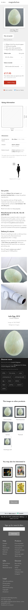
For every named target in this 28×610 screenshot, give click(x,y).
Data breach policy (8, 587)
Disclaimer (5, 592)
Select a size (14, 53)
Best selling (18, 563)
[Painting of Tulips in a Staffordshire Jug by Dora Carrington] (7, 472)
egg (3, 381)
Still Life (13, 366)
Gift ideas (5, 565)
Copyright (5, 589)
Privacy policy (6, 583)
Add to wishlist (8, 90)
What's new (18, 556)
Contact (5, 543)
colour (20, 373)
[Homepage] (14, 2)
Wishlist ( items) (7, 567)
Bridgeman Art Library (20, 365)
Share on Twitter (20, 90)
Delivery (3, 240)
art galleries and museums (16, 222)
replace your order (15, 249)
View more (14, 502)
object (3, 384)
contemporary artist (19, 377)
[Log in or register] (23, 2)
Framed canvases (19, 550)
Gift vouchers (6, 563)
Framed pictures (19, 545)
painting (11, 384)
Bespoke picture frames (14, 601)
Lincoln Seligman (14, 31)
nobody (17, 381)
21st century (12, 373)
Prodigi (9, 599)
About (4, 545)
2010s (3, 373)
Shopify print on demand (7, 605)
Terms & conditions (8, 581)
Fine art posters (19, 543)
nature (9, 381)
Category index (19, 572)
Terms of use (6, 585)
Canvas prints (18, 548)
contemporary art (6, 377)
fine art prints (16, 208)
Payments (5, 550)
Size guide (21, 53)
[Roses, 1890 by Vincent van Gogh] (7, 487)
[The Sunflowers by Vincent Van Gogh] (21, 487)
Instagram (17, 574)
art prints (19, 50)
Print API (3, 599)
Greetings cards (19, 554)
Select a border (8, 63)
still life (4, 388)
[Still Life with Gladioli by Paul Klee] (21, 471)
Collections (18, 570)
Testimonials (6, 548)
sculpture (19, 384)
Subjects (17, 565)
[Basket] (26, 2)
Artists (16, 567)
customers (23, 227)
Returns (5, 554)
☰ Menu (3, 2)
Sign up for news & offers (14, 525)
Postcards (17, 552)
